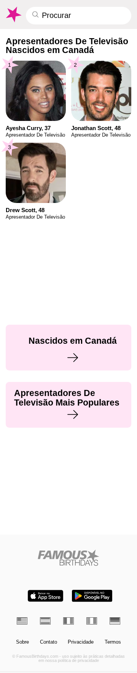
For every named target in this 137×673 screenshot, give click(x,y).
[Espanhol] (45, 620)
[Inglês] (22, 620)
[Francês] (68, 620)
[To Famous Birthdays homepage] (13, 14)
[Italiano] (91, 620)
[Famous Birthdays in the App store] (45, 596)
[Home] (69, 557)
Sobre (22, 642)
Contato (48, 642)
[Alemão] (115, 620)
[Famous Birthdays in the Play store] (92, 596)
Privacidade (81, 642)
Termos (113, 642)
